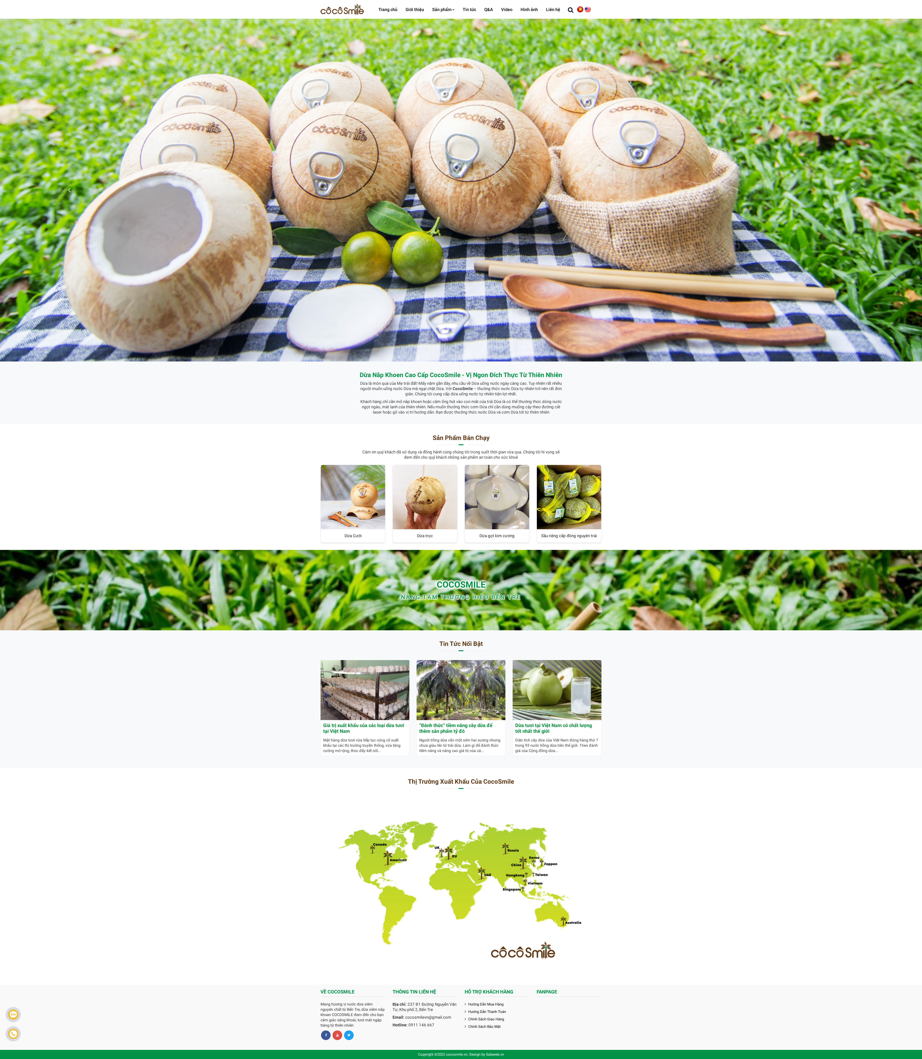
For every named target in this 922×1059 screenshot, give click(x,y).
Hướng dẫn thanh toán (487, 1012)
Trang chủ (387, 9)
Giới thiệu (415, 9)
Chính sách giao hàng (486, 1019)
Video (506, 9)
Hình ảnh (529, 9)
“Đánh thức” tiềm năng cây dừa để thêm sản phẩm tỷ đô (455, 728)
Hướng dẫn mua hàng (485, 1004)
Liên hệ (553, 9)
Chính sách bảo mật (484, 1026)
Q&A (488, 9)
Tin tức (469, 9)
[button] (69, 190)
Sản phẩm (442, 9)
